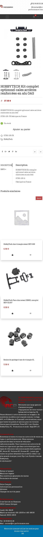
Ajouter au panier (21, 129)
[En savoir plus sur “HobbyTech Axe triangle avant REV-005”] (12, 254)
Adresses (3, 489)
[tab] (6, 165)
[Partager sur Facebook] (2, 151)
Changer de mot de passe (10, 492)
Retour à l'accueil (7, 471)
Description (6, 165)
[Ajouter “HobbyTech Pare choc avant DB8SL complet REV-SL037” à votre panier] (12, 313)
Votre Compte (5, 484)
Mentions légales (7, 473)
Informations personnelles (11, 487)
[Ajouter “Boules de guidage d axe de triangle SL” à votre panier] (12, 370)
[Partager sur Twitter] (9, 151)
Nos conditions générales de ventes (14, 476)
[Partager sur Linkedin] (16, 151)
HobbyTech (8, 139)
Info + (3, 169)
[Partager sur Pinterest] (12, 151)
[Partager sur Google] (5, 151)
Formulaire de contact (9, 478)
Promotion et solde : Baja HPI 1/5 (26, 427)
